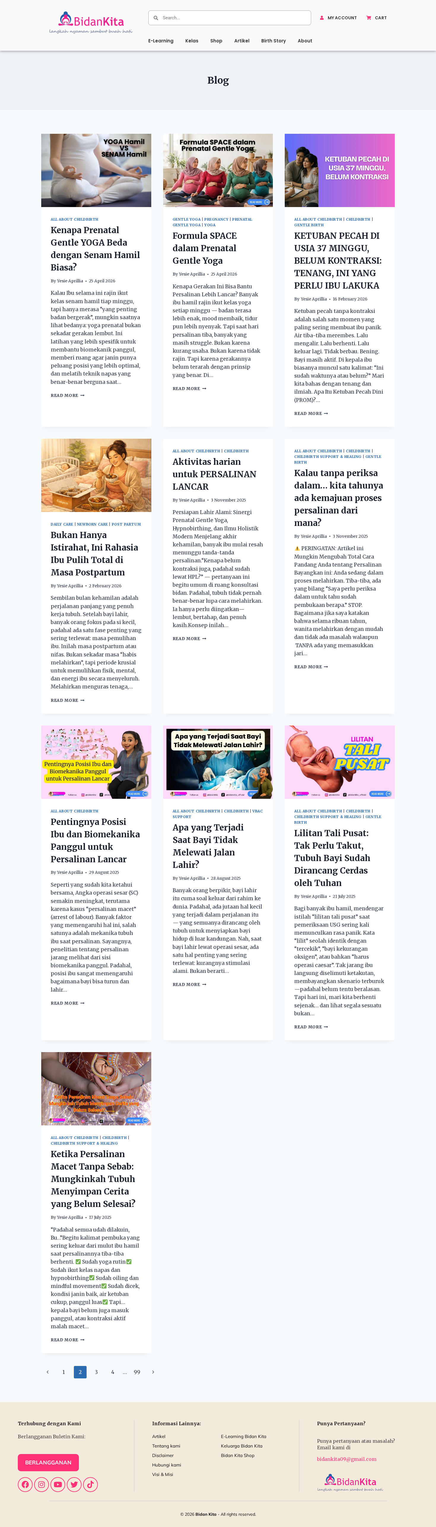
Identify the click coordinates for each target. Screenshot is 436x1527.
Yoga (209, 225)
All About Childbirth (74, 219)
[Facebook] (25, 1484)
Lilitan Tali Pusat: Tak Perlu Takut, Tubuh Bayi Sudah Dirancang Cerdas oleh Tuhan (332, 858)
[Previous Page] (47, 1372)
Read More (68, 395)
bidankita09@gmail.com (346, 1459)
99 (137, 1372)
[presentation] (96, 170)
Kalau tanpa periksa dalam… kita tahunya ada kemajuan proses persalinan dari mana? (338, 498)
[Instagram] (41, 1484)
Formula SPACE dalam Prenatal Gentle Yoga (205, 248)
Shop (216, 41)
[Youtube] (57, 1484)
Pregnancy (216, 219)
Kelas (191, 41)
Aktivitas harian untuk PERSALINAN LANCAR (215, 474)
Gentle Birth (309, 225)
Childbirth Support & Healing (328, 456)
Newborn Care (92, 524)
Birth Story (273, 41)
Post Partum (126, 524)
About (305, 41)
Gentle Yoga (187, 219)
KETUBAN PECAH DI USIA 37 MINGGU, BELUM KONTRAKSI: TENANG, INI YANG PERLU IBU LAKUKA (338, 260)
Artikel (241, 41)
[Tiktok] (90, 1484)
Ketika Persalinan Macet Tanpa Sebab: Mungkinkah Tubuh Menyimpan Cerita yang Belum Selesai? (93, 1179)
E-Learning (161, 41)
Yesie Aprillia (70, 281)
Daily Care (62, 524)
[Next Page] (153, 1372)
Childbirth (358, 219)
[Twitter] (74, 1484)
